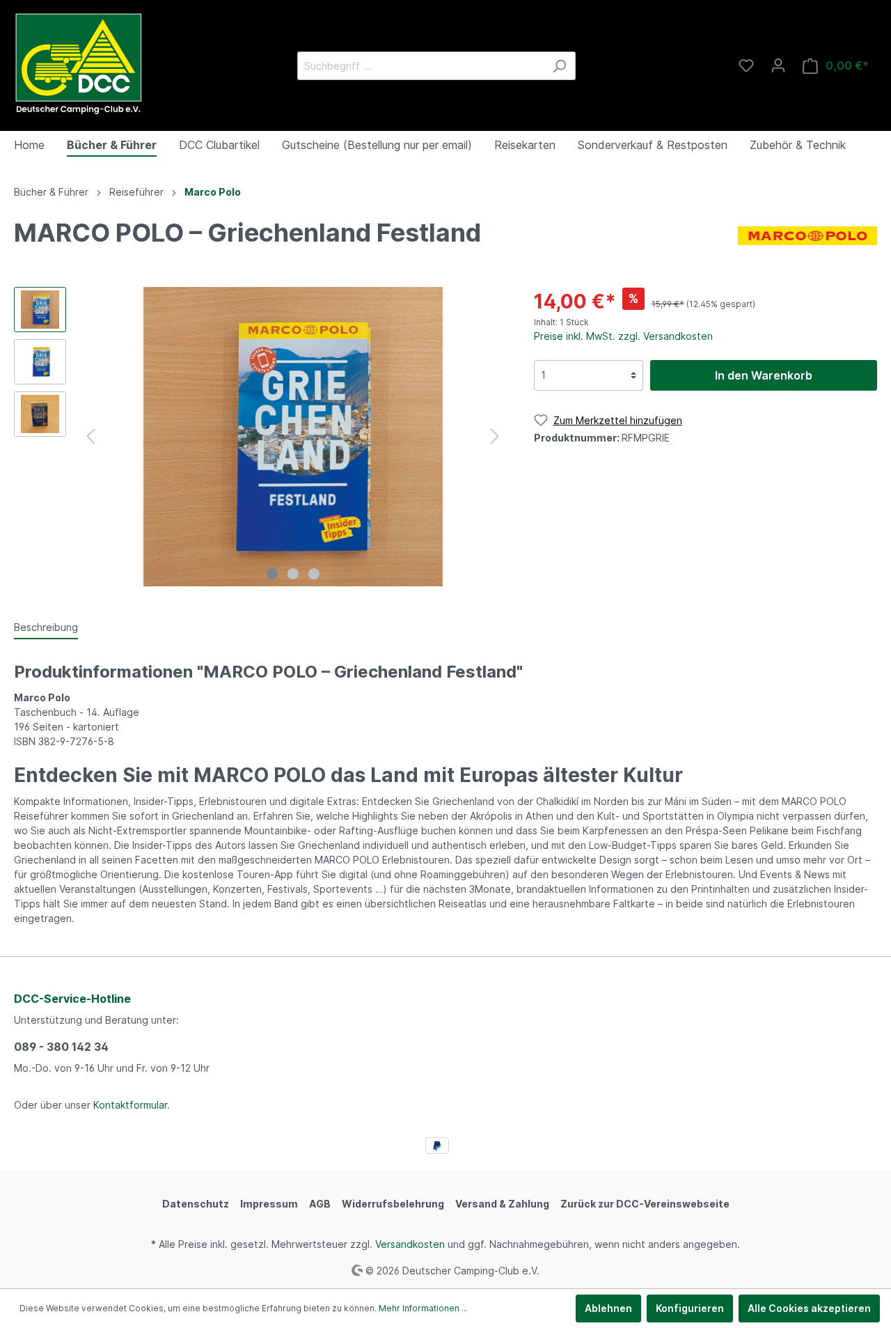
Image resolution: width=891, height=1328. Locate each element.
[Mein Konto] (778, 65)
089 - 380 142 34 (61, 1047)
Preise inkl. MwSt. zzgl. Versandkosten (623, 336)
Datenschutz (195, 1204)
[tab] (46, 626)
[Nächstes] (494, 436)
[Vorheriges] (90, 436)
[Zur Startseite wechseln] (78, 63)
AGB (320, 1204)
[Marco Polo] (807, 234)
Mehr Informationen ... (423, 1308)
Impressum (269, 1204)
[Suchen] (559, 66)
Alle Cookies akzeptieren (809, 1308)
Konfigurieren (690, 1308)
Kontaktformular (130, 1105)
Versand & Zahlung (502, 1204)
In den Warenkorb (763, 375)
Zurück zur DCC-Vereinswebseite (645, 1204)
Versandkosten (410, 1244)
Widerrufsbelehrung (393, 1204)
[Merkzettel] (746, 65)
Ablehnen (608, 1308)
